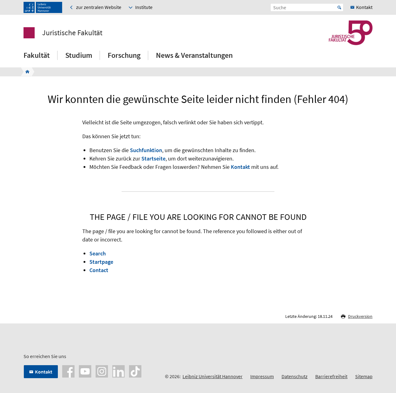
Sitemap (363, 376)
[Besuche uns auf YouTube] (85, 371)
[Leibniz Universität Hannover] (43, 7)
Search (97, 253)
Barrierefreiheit (331, 376)
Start (339, 7)
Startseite (153, 158)
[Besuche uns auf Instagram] (101, 371)
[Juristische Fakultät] (25, 71)
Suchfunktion (146, 150)
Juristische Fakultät (72, 32)
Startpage (101, 261)
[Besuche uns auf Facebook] (68, 371)
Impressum (262, 376)
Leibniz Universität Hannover (213, 376)
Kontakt (240, 166)
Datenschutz (295, 376)
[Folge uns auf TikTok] (135, 371)
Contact (98, 270)
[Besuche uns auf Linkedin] (118, 371)
